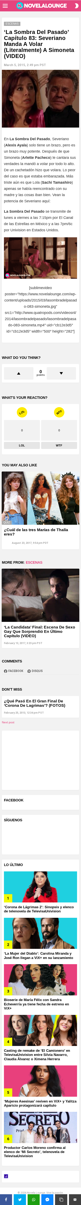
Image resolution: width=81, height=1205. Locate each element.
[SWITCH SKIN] (76, 6)
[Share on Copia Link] (61, 1199)
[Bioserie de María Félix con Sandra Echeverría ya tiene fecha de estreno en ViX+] (40, 979)
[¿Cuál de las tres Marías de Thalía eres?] (40, 498)
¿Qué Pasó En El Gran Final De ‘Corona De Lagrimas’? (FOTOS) (34, 703)
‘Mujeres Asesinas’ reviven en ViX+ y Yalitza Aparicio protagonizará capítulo (40, 1103)
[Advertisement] (35, 760)
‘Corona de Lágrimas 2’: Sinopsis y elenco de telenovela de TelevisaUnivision (39, 909)
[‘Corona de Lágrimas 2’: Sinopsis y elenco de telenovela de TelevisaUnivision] (40, 887)
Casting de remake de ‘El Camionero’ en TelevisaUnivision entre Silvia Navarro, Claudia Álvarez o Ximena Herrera (37, 1055)
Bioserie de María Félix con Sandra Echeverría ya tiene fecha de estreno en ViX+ (36, 1004)
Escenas (34, 563)
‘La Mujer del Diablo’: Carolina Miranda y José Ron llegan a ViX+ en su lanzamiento (38, 956)
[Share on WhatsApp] (34, 1199)
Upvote (18, 373)
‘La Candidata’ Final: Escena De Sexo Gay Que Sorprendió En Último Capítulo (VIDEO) (39, 631)
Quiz (7, 522)
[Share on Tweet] (20, 1199)
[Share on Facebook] (6, 1199)
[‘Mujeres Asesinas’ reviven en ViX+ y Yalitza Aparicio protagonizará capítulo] (40, 1081)
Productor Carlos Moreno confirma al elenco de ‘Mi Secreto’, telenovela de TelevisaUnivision (35, 1152)
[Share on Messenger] (47, 1199)
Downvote (61, 373)
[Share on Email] (75, 1199)
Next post (8, 722)
